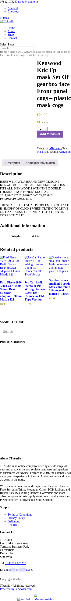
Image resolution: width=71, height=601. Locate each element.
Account (13, 8)
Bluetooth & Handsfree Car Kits (29, 376)
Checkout (13, 11)
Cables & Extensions (23, 379)
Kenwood (65, 151)
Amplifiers (17, 424)
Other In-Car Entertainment (27, 417)
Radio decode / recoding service (29, 352)
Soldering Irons (19, 366)
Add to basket (50, 134)
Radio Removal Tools (23, 386)
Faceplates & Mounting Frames (30, 383)
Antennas (15, 373)
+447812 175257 (15, 563)
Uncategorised (19, 359)
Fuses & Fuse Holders (23, 393)
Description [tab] (12, 162)
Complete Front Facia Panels (28, 444)
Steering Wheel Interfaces (25, 390)
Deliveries (14, 521)
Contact (12, 38)
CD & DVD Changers (25, 420)
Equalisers (16, 414)
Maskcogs (43, 151)
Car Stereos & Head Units (27, 427)
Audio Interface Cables (24, 400)
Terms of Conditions (20, 514)
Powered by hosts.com (16, 589)
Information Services (22, 369)
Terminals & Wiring (23, 410)
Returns (12, 524)
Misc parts (15, 51)
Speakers (16, 431)
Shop (11, 34)
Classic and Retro (22, 448)
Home (11, 27)
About (11, 31)
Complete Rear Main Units (26, 441)
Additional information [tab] (40, 162)
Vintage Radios (20, 362)
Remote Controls (21, 356)
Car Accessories (20, 349)
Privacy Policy (16, 518)
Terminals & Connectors (25, 396)
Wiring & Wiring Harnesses (28, 403)
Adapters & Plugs (21, 407)
